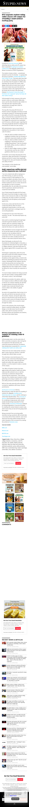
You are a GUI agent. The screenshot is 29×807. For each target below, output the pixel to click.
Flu (8, 442)
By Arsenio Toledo (15, 646)
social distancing (12, 448)
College (22, 439)
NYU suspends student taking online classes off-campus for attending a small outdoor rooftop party (17, 644)
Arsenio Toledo (11, 23)
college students (6, 441)
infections (4, 444)
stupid (19, 448)
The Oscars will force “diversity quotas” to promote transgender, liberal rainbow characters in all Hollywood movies (16, 730)
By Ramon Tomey (15, 705)
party (14, 446)
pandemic (10, 446)
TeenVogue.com (6, 436)
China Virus (17, 439)
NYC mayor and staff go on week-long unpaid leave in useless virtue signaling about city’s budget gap (16, 702)
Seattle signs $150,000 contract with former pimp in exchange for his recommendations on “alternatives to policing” (17, 679)
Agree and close (15, 798)
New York (10, 444)
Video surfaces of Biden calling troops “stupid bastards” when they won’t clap (16, 685)
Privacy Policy (13, 795)
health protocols (18, 442)
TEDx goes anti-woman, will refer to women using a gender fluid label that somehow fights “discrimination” (16, 723)
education (4, 442)
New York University (14, 63)
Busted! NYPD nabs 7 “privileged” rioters (16, 742)
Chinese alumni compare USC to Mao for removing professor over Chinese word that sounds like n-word (17, 754)
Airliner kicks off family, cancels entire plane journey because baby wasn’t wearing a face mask (17, 767)
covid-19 (20, 441)
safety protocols (20, 446)
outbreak (4, 446)
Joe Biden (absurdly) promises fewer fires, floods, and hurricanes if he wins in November (16, 736)
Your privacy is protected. (7, 467)
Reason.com (5, 430)
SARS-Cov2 (4, 448)
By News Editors (15, 653)
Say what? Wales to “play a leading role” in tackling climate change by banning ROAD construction (16, 709)
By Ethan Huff (14, 669)
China (11, 439)
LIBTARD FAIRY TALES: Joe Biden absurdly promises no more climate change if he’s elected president (16, 716)
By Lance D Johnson (15, 712)
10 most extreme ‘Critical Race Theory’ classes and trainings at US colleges (15, 690)
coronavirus (14, 441)
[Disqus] (14, 544)
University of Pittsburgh (16, 403)
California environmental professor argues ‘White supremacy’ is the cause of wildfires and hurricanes (16, 650)
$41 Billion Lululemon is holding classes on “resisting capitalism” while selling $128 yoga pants (16, 747)
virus (10, 449)
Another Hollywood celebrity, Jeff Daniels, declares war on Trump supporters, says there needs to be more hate (16, 667)
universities (5, 449)
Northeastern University (8, 390)
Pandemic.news (14, 422)
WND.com (4, 427)
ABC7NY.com (5, 433)
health (11, 442)
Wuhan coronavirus (17, 449)
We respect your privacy (18, 787)
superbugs (24, 448)
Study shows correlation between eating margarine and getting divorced (16, 696)
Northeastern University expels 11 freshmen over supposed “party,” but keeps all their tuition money (14, 93)
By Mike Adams (15, 662)
